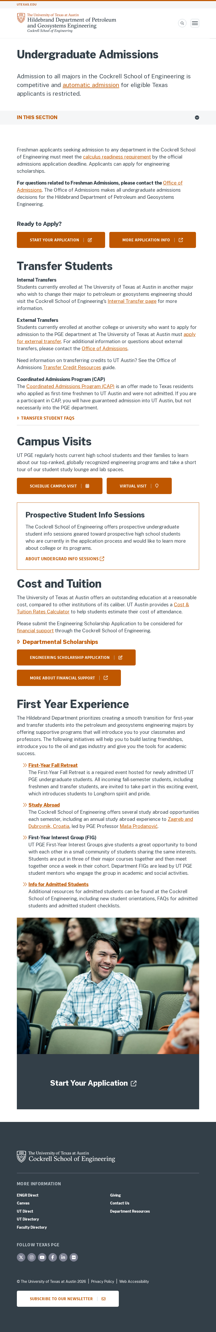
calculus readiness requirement (117, 157)
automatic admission (91, 85)
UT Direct (25, 1211)
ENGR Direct (27, 1195)
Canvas (23, 1203)
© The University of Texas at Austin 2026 (51, 1281)
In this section (37, 117)
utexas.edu (27, 4)
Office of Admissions (104, 348)
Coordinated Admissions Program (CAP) (70, 386)
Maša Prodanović (139, 826)
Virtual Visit (133, 486)
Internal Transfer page (132, 301)
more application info (146, 239)
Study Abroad (44, 805)
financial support (35, 630)
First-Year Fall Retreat (53, 765)
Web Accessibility (134, 1281)
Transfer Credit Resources (72, 367)
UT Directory (28, 1219)
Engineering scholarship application (70, 657)
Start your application (54, 239)
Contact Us (119, 1203)
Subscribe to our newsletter (61, 1298)
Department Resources (130, 1211)
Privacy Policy (102, 1281)
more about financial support (62, 677)
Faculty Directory (32, 1227)
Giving (115, 1195)
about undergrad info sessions (62, 558)
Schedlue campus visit (53, 486)
